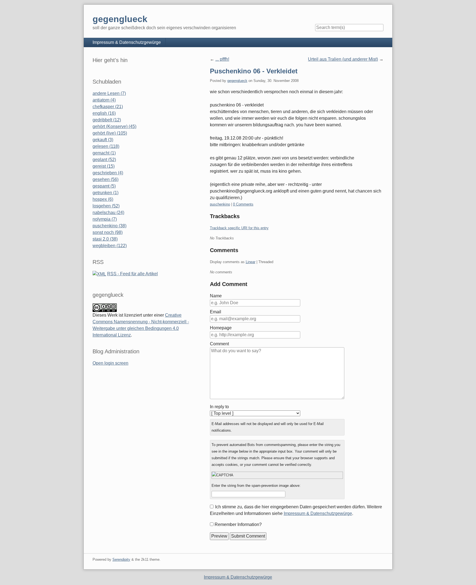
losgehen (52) (106, 206)
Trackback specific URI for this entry (239, 228)
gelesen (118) (106, 146)
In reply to (219, 406)
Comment (219, 343)
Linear (250, 262)
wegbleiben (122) (110, 245)
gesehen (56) (105, 179)
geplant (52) (104, 159)
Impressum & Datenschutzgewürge (127, 42)
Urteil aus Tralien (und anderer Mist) (343, 59)
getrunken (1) (105, 192)
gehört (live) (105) (110, 133)
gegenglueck (237, 81)
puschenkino (220, 204)
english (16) (104, 113)
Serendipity (121, 559)
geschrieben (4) (108, 172)
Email (215, 311)
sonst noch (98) (108, 232)
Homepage (221, 327)
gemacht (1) (104, 153)
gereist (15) (104, 166)
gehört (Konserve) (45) (114, 126)
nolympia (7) (105, 219)
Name (216, 295)
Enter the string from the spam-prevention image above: (256, 486)
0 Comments (243, 204)
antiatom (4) (104, 100)
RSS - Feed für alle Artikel (132, 273)
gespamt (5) (104, 186)
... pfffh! (222, 59)
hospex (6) (103, 199)
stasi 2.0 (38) (105, 239)
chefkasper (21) (108, 106)
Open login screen (110, 363)
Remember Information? (238, 524)
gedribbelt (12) (107, 119)
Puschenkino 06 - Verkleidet (254, 71)
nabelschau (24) (108, 212)
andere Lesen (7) (109, 93)
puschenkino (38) (109, 225)
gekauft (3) (103, 139)
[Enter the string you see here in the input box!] (277, 475)
